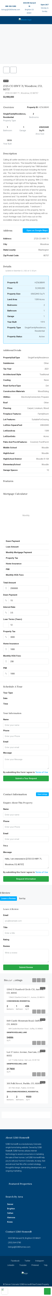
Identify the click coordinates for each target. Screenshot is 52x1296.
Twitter (27, 1261)
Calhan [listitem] (10, 1213)
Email (5, 742)
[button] (6, 70)
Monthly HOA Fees (12, 656)
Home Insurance (11, 643)
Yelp (45, 1265)
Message (7, 753)
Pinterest (35, 1265)
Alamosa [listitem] (11, 1217)
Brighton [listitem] (11, 1209)
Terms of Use (41, 772)
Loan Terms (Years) (12, 619)
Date (5, 698)
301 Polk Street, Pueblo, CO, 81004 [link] (24, 1083)
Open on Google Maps (37, 230)
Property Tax (9, 631)
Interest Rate (9, 607)
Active (6, 81)
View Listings (42, 794)
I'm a (5, 845)
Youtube (22, 1265)
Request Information (26, 879)
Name (6, 719)
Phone (6, 730)
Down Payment (10, 595)
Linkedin (10, 1265)
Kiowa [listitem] (10, 1222)
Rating (6, 939)
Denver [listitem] (10, 1204)
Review (6, 946)
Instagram (39, 1261)
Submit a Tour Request (26, 778)
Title (5, 927)
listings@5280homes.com (10, 10)
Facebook (15, 1261)
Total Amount (9, 582)
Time (5, 704)
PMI (5, 668)
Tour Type (8, 693)
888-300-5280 (10, 6)
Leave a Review (8, 898)
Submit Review (26, 967)
